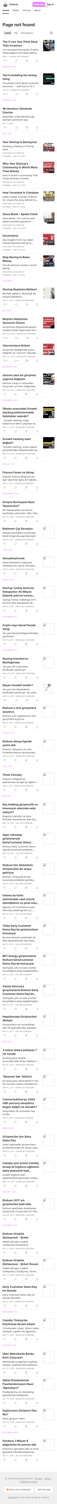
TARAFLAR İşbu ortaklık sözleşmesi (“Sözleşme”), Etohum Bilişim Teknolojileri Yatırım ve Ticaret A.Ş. (20, 1270)
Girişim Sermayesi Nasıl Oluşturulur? (19, 504)
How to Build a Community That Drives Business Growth (20, 177)
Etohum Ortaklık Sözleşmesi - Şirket (15, 1235)
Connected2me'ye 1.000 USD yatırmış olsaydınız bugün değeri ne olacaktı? (20, 1103)
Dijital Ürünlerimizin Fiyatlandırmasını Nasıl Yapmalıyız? (18, 1384)
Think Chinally (12, 774)
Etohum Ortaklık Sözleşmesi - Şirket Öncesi (20, 1262)
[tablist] (19, 33)
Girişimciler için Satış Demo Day (17, 1138)
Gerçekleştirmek (14, 558)
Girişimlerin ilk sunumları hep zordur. (19, 1112)
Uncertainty (10, 235)
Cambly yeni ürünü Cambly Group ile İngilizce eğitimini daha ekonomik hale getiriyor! (21, 1167)
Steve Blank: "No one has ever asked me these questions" (19, 220)
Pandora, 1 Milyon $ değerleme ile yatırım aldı (19, 1442)
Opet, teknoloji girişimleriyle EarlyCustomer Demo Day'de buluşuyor (17, 838)
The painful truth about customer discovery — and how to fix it (21, 84)
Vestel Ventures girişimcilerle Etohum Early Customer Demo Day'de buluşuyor (20, 990)
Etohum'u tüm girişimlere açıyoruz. (19, 709)
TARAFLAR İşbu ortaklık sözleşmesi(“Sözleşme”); (15, 1243)
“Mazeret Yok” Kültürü (17, 1076)
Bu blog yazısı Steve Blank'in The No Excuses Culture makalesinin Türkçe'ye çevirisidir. (20, 1082)
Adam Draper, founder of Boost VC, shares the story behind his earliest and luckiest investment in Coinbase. (20, 198)
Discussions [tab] (27, 33)
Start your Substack (20, 1489)
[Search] (51, 33)
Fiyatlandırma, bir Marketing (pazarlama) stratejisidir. (18, 1393)
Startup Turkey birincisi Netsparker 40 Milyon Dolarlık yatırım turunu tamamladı (18, 591)
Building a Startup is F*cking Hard (18, 148)
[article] (28, 51)
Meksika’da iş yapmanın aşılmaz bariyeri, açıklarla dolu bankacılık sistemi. (20, 1363)
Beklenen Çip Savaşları (18, 528)
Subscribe (39, 4)
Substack (13, 1497)
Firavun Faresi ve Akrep (18, 472)
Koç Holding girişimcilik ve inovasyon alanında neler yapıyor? (20, 808)
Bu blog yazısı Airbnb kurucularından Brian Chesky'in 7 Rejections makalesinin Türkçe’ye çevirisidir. (21, 1059)
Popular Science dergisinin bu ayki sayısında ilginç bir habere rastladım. (19, 478)
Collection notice (28, 1481)
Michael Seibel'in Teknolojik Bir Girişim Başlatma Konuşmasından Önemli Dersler (20, 295)
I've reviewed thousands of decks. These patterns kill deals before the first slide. (21, 51)
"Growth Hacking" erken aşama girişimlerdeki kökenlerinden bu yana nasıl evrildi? (20, 448)
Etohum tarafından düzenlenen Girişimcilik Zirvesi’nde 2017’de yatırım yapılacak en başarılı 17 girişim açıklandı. (20, 1210)
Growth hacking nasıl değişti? (17, 440)
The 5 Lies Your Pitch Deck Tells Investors (20, 43)
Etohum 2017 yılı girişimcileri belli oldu (17, 1202)
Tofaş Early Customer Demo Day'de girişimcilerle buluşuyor (20, 929)
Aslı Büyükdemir (24, 823)
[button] (6, 10)
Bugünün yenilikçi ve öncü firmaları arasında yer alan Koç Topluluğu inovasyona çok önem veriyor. (20, 818)
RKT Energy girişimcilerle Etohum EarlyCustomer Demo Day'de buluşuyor (19, 959)
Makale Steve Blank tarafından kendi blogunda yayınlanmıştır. (19, 534)
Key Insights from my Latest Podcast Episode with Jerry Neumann (18, 241)
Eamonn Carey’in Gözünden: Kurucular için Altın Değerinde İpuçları (19, 385)
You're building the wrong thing (20, 77)
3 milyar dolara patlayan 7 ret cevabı (20, 1052)
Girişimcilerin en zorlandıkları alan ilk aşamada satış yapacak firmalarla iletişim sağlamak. (19, 1026)
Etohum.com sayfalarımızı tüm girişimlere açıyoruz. (19, 717)
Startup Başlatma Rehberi (20, 289)
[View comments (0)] (17, 60)
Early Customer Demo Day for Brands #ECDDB (19, 1296)
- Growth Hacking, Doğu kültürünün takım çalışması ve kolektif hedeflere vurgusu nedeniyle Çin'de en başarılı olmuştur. (19, 422)
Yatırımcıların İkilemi (16, 345)
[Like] (5, 394)
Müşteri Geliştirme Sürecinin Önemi (15, 320)
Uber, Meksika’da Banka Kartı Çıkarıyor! (18, 1355)
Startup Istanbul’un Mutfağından (15, 660)
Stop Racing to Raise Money (16, 259)
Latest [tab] (7, 33)
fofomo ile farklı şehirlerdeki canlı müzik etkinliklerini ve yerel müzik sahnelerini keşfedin (21, 899)
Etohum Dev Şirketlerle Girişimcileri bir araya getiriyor (18, 869)
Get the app (44, 1489)
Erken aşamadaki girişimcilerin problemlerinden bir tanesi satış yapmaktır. (20, 1146)
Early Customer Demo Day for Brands (20, 1288)
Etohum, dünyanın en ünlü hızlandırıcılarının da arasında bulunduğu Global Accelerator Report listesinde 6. (19, 751)
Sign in (50, 4)
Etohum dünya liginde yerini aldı (17, 743)
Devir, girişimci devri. (14, 1418)
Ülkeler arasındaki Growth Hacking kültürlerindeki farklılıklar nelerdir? (20, 412)
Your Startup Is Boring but (20, 142)
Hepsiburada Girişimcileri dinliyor (20, 1018)
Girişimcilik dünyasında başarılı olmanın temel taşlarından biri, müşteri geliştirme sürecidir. (20, 328)
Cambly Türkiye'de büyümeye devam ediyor (19, 1322)
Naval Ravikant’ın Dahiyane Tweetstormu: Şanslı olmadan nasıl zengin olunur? (19, 564)
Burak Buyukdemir (19, 56)
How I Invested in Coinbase (21, 192)
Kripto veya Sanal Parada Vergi (19, 627)
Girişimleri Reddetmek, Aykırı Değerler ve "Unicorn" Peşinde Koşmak (19, 351)
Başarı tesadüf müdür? (18, 685)
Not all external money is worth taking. (20, 266)
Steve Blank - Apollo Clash (20, 214)
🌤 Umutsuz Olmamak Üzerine (17, 110)
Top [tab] (16, 33)
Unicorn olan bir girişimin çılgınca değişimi (19, 377)
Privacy (38, 1478)
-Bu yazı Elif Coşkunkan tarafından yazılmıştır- (15, 668)
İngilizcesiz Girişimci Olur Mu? (20, 1412)
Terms (47, 1478)
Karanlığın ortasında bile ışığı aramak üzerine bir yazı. (18, 118)
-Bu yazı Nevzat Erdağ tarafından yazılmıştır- (20, 634)
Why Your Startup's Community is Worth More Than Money (20, 167)
